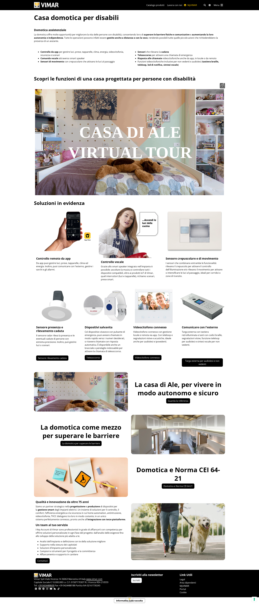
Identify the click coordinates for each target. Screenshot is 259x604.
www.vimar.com (94, 579)
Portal (183, 589)
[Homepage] (81, 575)
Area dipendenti (188, 582)
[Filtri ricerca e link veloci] (204, 5)
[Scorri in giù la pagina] (129, 598)
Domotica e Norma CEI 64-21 (178, 486)
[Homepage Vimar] (46, 5)
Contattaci (42, 560)
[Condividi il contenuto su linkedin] (36, 589)
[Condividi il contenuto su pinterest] (43, 589)
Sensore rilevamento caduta (52, 358)
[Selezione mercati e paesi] (209, 5)
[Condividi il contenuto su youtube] (51, 589)
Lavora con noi (174, 5)
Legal (182, 579)
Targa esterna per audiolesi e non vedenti (202, 362)
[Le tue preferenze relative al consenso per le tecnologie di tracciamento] (254, 599)
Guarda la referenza (178, 400)
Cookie (183, 592)
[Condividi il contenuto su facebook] (39, 589)
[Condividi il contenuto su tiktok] (58, 589)
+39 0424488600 (46, 585)
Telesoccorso (93, 357)
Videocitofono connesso (147, 357)
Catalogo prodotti (155, 5)
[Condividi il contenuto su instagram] (47, 589)
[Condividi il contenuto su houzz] (54, 589)
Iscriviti (136, 580)
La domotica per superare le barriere (81, 443)
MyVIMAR (192, 5)
